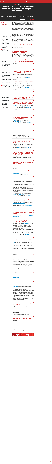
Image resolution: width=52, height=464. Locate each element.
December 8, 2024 (28, 77)
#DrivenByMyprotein (26, 205)
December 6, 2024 (27, 234)
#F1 (25, 147)
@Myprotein (30, 205)
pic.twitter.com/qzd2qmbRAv (16, 173)
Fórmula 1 (12, 14)
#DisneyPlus (14, 86)
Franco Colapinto (8, 14)
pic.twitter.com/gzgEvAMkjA (18, 121)
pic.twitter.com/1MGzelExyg (21, 194)
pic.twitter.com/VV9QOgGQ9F (21, 106)
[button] (33, 63)
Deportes (5, 14)
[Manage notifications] (50, 461)
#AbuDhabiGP (18, 147)
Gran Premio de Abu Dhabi (26, 223)
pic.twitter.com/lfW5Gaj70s (23, 137)
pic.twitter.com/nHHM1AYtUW (21, 86)
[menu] (1, 1)
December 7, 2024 (28, 195)
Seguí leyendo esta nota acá (16, 208)
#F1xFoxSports (14, 105)
